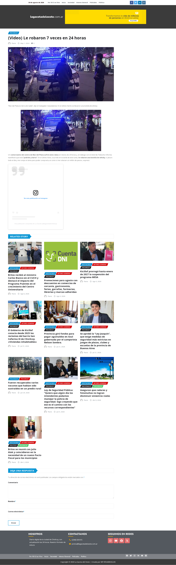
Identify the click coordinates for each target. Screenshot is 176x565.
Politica (101, 2)
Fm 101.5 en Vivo (54, 2)
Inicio (64, 2)
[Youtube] (116, 540)
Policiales (93, 2)
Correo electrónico (16, 511)
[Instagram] (110, 540)
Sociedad (71, 2)
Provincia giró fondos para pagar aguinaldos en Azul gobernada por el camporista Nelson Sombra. (60, 338)
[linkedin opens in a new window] (140, 2)
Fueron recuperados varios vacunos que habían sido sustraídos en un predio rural (24, 385)
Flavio (14, 43)
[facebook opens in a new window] (131, 2)
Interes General (82, 2)
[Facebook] (121, 540)
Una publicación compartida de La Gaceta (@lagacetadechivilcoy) (35, 223)
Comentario (13, 482)
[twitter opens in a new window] (136, 2)
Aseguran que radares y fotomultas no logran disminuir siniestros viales (95, 392)
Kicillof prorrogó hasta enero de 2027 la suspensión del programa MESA (96, 274)
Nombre (12, 501)
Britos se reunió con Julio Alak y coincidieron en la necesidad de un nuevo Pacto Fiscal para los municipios (24, 453)
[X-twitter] (127, 540)
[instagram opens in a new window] (144, 2)
